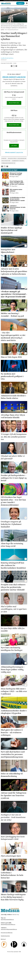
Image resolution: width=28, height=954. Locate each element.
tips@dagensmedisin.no (7, 919)
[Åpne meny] (27, 3)
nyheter (4, 158)
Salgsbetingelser (5, 936)
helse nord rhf (6, 160)
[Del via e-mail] (16, 66)
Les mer (14, 145)
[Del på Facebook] (11, 66)
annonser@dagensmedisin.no (9, 929)
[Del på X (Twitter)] (14, 66)
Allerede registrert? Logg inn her (14, 77)
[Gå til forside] (6, 3)
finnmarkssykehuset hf (8, 163)
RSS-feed (3, 939)
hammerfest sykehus (18, 160)
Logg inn (20, 3)
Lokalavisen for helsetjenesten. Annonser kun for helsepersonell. (14, 0)
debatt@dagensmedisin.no (8, 924)
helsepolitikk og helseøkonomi (17, 158)
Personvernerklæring (6, 932)
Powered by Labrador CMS (14, 951)
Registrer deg (14, 103)
